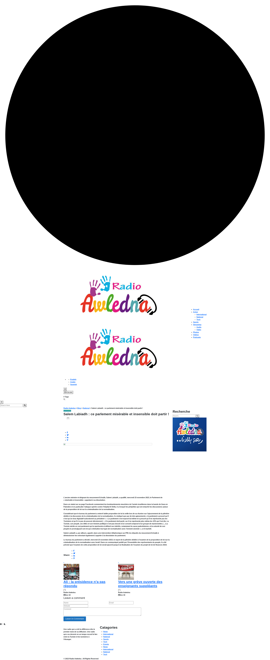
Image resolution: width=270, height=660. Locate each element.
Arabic (73, 382)
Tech (198, 319)
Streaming (197, 325)
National (199, 317)
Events (106, 644)
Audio (198, 327)
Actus (195, 312)
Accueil (196, 309)
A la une (69, 392)
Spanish (73, 384)
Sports (195, 322)
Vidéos (196, 335)
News (105, 632)
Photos (196, 332)
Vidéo (198, 330)
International (201, 314)
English (73, 379)
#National (67, 411)
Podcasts (197, 337)
